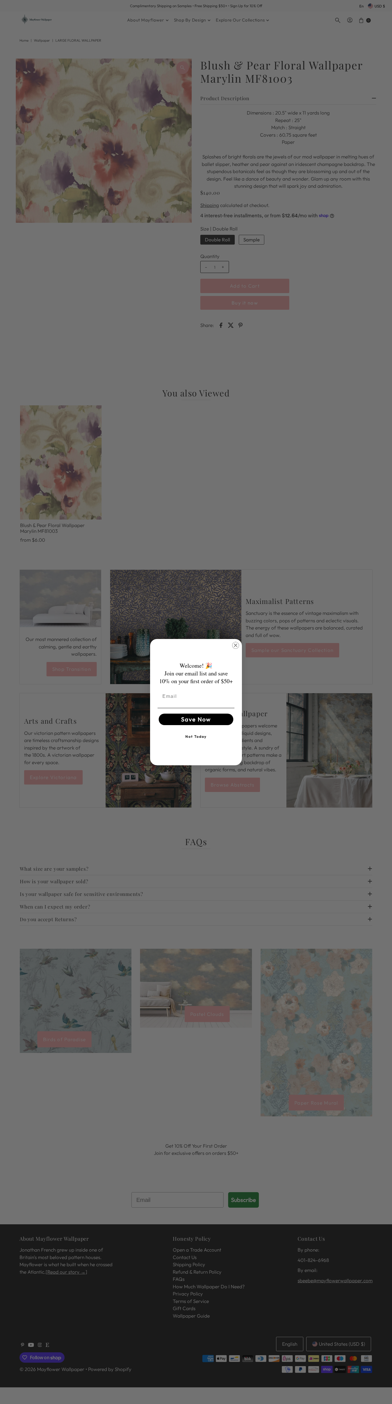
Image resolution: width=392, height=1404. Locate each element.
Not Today (196, 736)
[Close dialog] (235, 645)
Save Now (196, 719)
